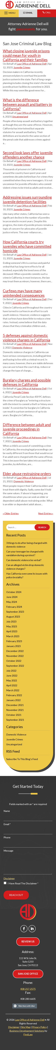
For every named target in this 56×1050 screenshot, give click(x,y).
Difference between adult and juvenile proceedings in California (27, 429)
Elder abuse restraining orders (27, 473)
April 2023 (11, 631)
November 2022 (15, 655)
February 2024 (14, 606)
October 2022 (13, 660)
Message (8, 850)
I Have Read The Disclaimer (23, 883)
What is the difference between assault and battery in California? (27, 104)
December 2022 (15, 650)
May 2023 (11, 626)
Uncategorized (20, 116)
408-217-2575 (28, 988)
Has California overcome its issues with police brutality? (26, 575)
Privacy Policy (39, 1027)
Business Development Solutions (26, 1030)
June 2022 (11, 675)
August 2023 (13, 616)
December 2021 (15, 705)
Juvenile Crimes (22, 67)
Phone (7, 837)
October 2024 (13, 592)
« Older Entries (11, 513)
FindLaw (28, 1034)
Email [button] (29, 12)
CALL (48, 12)
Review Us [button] (27, 941)
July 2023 (11, 621)
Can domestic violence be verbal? (23, 560)
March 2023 (12, 636)
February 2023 (14, 641)
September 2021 (15, 719)
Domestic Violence (22, 347)
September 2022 (15, 665)
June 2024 (11, 596)
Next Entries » (45, 513)
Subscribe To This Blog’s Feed (22, 759)
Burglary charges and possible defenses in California (27, 382)
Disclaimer (9, 878)
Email (7, 824)
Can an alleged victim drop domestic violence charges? (25, 566)
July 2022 (11, 670)
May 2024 (11, 601)
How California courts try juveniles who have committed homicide (27, 246)
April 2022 (11, 685)
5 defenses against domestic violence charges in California (26, 337)
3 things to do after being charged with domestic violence (26, 544)
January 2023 (13, 646)
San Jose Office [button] (28, 973)
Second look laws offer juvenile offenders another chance (28, 154)
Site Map (25, 1027)
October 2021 (13, 714)
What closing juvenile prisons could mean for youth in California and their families (26, 55)
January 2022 (13, 700)
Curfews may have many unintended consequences (24, 292)
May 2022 (11, 680)
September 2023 (15, 611)
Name (7, 810)
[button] (9, 13)
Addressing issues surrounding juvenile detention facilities (27, 199)
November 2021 (15, 709)
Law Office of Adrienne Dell (31, 63)
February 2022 (14, 695)
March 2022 (12, 690)
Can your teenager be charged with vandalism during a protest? (25, 553)
